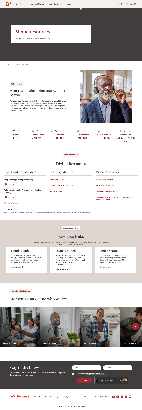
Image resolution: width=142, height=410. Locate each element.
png (5, 184)
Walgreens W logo (11, 203)
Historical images (56, 191)
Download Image (9, 343)
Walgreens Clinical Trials (105, 191)
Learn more (16, 267)
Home (9, 64)
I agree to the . (91, 374)
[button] (6, 326)
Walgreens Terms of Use (96, 374)
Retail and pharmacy (104, 185)
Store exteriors (55, 179)
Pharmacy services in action (61, 185)
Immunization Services (105, 179)
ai (13, 184)
